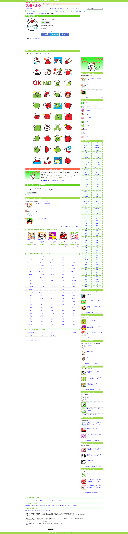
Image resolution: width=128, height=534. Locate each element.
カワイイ (42, 268)
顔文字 (30, 324)
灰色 (63, 310)
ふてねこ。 (89, 345)
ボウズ (41, 289)
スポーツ (52, 274)
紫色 (31, 316)
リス (63, 292)
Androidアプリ (30, 257)
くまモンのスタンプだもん (40, 218)
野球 (42, 322)
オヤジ (52, 265)
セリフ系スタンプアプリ (87, 366)
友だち (41, 298)
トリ (63, 277)
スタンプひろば (49, 532)
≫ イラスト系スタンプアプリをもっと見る (92, 414)
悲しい (52, 304)
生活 (31, 313)
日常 (52, 307)
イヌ (43, 11)
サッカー (52, 271)
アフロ (63, 262)
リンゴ (73, 292)
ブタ (74, 286)
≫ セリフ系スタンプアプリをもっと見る (92, 389)
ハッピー (74, 280)
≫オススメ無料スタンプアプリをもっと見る (68, 247)
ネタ (63, 280)
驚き (42, 324)
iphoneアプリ (41, 257)
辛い (74, 319)
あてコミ (89, 397)
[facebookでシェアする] (45, 35)
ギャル (63, 268)
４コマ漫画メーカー (92, 460)
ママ (52, 289)
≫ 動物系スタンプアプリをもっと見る (93, 440)
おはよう (74, 257)
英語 (74, 316)
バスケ (83, 11)
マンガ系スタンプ (86, 315)
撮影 (42, 307)
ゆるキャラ (30, 262)
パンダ (73, 283)
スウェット (73, 271)
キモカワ (52, 268)
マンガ (34, 8)
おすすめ (63, 257)
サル (63, 271)
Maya (88, 357)
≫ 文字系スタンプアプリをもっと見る (93, 466)
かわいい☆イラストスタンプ (94, 300)
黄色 (56, 11)
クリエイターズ (71, 8)
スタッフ (42, 274)
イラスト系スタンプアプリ (88, 392)
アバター (67, 11)
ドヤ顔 (73, 277)
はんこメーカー (90, 473)
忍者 (31, 304)
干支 (63, 301)
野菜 (52, 322)
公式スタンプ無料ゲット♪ (53, 4)
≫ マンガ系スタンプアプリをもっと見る (92, 338)
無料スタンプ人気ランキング (33, 198)
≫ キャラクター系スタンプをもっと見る (92, 312)
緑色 (52, 316)
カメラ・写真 (40, 8)
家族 (80, 11)
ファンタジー (52, 286)
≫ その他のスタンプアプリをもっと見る (92, 492)
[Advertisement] (52, 45)
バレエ (35, 211)
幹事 (74, 301)
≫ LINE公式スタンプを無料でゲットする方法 (52, 180)
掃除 (77, 11)
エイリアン (41, 265)
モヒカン (31, 292)
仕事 (31, 295)
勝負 (74, 295)
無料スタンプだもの (92, 428)
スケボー (31, 274)
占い (59, 11)
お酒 (42, 259)
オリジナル (63, 265)
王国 (74, 310)
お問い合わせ (28, 510)
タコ (63, 274)
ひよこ (73, 259)
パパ (50, 11)
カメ (31, 268)
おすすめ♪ (27, 505)
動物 (55, 8)
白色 (63, 313)
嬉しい (73, 298)
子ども (30, 301)
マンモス (63, 289)
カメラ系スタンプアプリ (87, 340)
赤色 (36, 38)
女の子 (63, 298)
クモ (31, 271)
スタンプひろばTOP (31, 340)
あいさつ (73, 11)
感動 (63, 304)
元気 (52, 295)
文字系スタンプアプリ (87, 443)
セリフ (46, 8)
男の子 (41, 313)
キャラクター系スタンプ (87, 289)
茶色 (31, 319)
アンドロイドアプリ (35, 505)
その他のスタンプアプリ (87, 469)
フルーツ (63, 286)
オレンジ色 (73, 265)
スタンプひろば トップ (44, 510)
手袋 (74, 304)
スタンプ (31, 13)
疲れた (62, 11)
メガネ (73, 289)
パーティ (31, 286)
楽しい (32, 38)
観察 (34, 11)
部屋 (31, 322)
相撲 (74, 313)
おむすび (31, 259)
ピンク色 (42, 286)
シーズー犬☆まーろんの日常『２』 (42, 203)
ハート (30, 283)
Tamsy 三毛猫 (90, 351)
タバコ (73, 274)
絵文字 (46, 11)
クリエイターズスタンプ (40, 13)
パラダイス (63, 283)
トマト (52, 277)
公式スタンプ (63, 8)
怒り (42, 304)
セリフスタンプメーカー (93, 403)
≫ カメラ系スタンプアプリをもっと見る (92, 363)
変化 (52, 298)
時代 (53, 11)
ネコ (42, 280)
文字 (58, 8)
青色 (39, 38)
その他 (77, 8)
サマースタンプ (90, 294)
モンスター (41, 292)
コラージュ (41, 271)
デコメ (30, 277)
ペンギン (31, 289)
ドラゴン (38, 11)
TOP (27, 13)
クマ (74, 268)
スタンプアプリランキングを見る (71, 226)
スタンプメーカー (31, 239)
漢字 (42, 310)
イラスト (51, 8)
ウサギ (30, 265)
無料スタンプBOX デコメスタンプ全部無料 (52, 241)
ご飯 (63, 259)
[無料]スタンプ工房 (74, 239)
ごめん (52, 259)
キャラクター (29, 8)
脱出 (63, 316)
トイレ (41, 277)
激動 (52, 310)
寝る (52, 301)
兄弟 (63, 295)
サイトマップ (35, 510)
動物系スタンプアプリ (87, 417)
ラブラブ (52, 292)
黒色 (74, 324)
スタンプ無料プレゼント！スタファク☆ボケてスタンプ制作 (94, 487)
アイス (41, 262)
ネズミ (52, 280)
